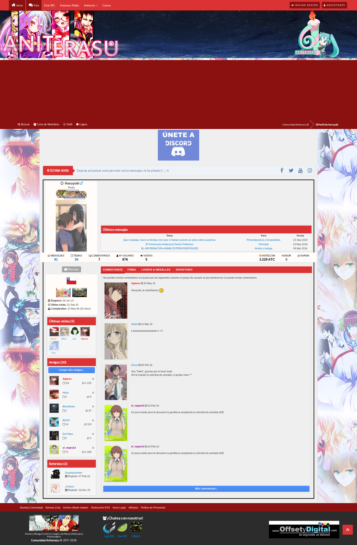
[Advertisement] (178, 89)
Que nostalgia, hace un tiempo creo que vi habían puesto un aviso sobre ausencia (169, 240)
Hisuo (134, 365)
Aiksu (66, 392)
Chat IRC (49, 5)
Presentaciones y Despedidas (263, 240)
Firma (131, 269)
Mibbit (136, 536)
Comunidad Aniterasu (294, 124)
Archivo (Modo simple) (75, 507)
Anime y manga (263, 248)
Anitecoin (90, 5)
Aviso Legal (119, 507)
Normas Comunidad (31, 507)
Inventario (184, 269)
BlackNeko (69, 406)
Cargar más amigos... (71, 370)
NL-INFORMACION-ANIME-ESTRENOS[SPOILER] (169, 248)
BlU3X (66, 420)
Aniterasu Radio (69, 5)
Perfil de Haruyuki (328, 124)
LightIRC (109, 536)
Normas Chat (52, 507)
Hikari (63, 339)
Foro (36, 5)
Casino (106, 5)
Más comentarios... (206, 488)
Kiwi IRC (122, 536)
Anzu (53, 353)
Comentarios (113, 269)
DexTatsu (68, 434)
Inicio (19, 5)
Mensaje (73, 269)
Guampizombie (73, 472)
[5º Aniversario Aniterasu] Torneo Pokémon (169, 244)
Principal (264, 244)
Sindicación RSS (100, 507)
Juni (74, 339)
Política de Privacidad (153, 507)
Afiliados (133, 507)
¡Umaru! (69, 486)
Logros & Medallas (155, 269)
